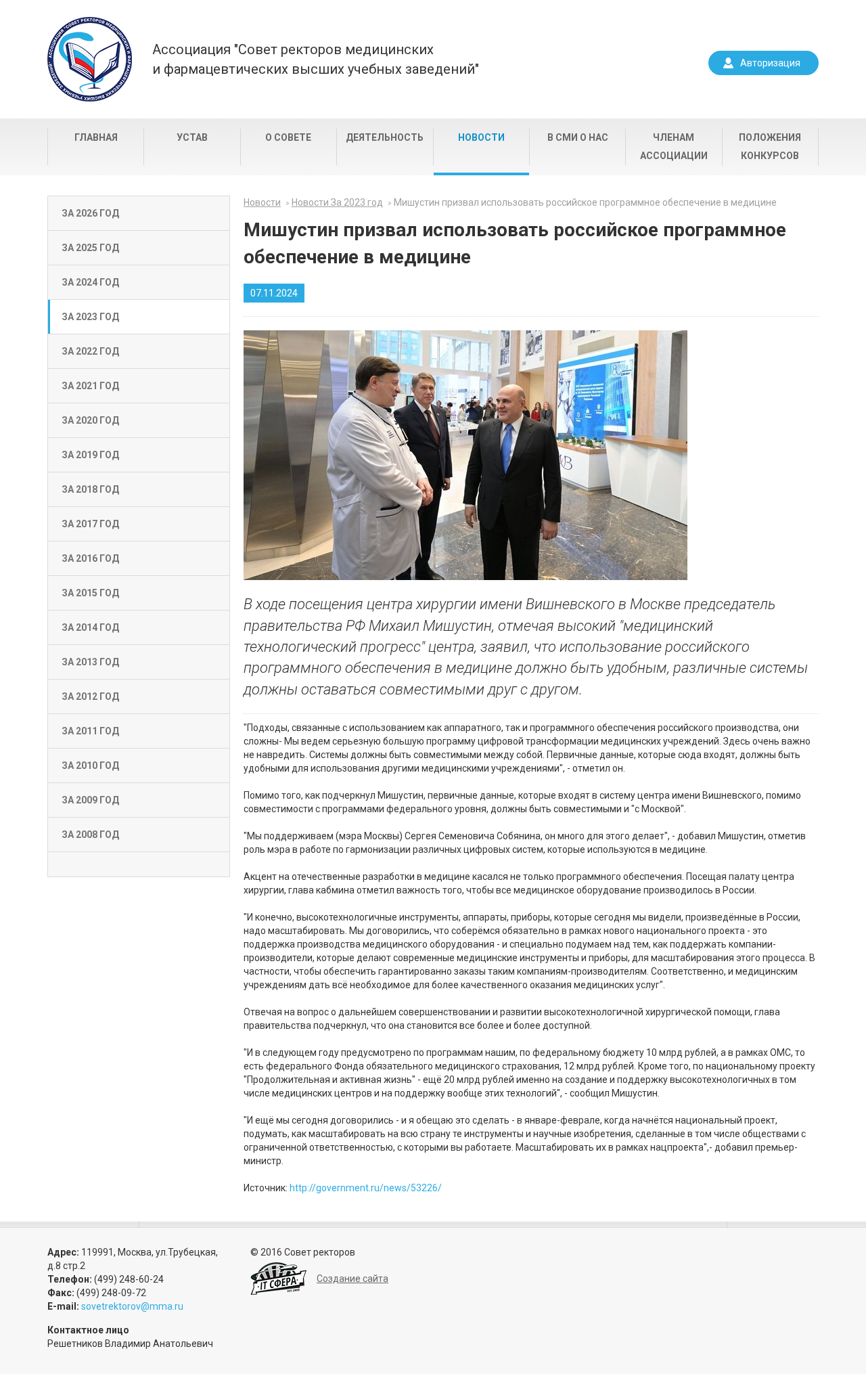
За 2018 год (90, 489)
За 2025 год (90, 247)
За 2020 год (90, 420)
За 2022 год (90, 351)
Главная (96, 137)
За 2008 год (90, 834)
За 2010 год (90, 765)
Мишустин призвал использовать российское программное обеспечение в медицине (585, 202)
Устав (192, 137)
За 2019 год (90, 454)
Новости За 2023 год (337, 202)
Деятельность (385, 137)
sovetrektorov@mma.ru (132, 1306)
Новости (481, 137)
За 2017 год (90, 523)
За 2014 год (90, 627)
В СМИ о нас (577, 137)
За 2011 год (90, 731)
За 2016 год (90, 558)
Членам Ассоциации (674, 146)
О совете (288, 137)
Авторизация (770, 63)
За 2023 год (90, 316)
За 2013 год (90, 662)
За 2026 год (90, 213)
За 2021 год (90, 385)
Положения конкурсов (770, 146)
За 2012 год (90, 696)
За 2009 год (90, 800)
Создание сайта (352, 1278)
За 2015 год (90, 593)
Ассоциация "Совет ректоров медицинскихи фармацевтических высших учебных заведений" (315, 59)
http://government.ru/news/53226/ (366, 1187)
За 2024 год (90, 282)
